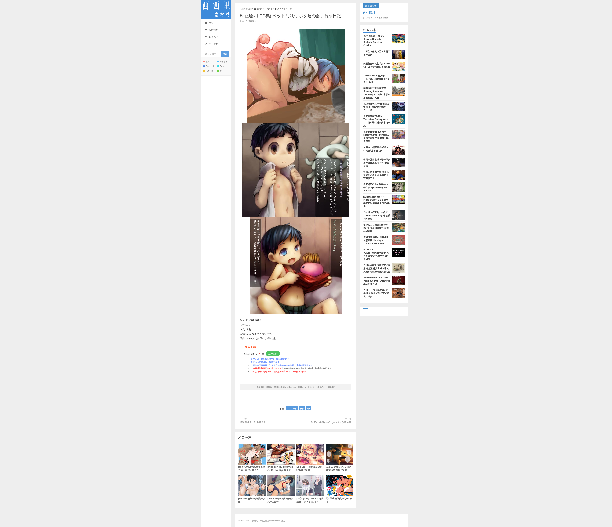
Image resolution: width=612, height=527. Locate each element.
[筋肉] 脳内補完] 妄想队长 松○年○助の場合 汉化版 (280, 468)
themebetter (274, 520)
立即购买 (272, 353)
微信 (221, 70)
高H (308, 408)
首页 (211, 22)
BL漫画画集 (280, 8)
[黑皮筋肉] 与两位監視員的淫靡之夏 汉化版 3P (251, 468)
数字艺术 (213, 36)
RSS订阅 (209, 70)
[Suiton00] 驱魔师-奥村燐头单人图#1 (280, 500)
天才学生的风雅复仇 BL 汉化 (339, 500)
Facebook (210, 66)
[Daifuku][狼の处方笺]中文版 (252, 500)
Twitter (222, 66)
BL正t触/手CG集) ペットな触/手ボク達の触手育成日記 (290, 15)
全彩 (295, 408)
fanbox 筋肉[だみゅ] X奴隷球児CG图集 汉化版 (338, 468)
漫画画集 (269, 8)
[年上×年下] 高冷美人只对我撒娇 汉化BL (309, 468)
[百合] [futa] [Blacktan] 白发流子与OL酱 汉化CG (310, 500)
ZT (288, 408)
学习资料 (213, 43)
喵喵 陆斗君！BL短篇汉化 (253, 422)
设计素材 (213, 29)
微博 (207, 61)
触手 (302, 408)
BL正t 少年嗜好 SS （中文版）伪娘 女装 (331, 422)
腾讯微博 (223, 61)
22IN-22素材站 (216, 9)
